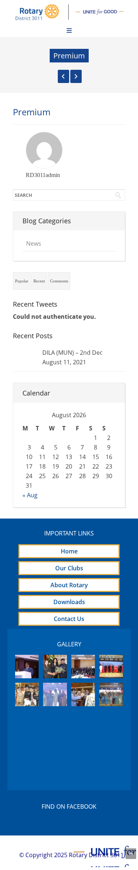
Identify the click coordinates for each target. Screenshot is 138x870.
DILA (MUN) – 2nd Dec (72, 353)
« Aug (30, 495)
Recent (39, 281)
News (33, 243)
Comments (59, 281)
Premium (31, 112)
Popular (21, 281)
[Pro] (76, 76)
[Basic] (63, 76)
